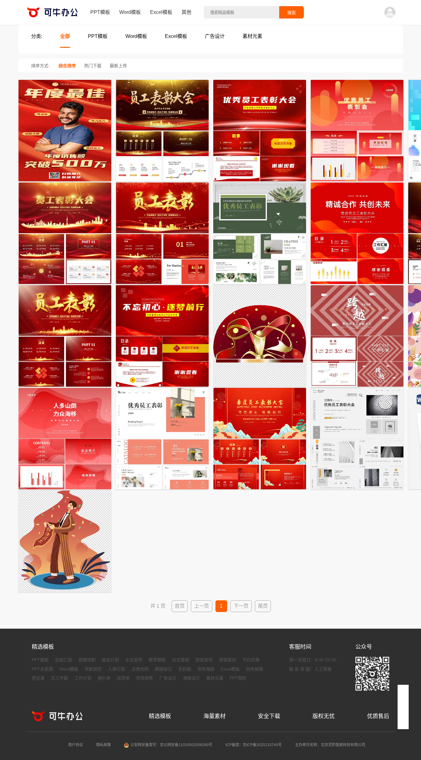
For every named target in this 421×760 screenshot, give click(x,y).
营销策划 (227, 659)
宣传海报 (206, 669)
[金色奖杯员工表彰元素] (259, 387)
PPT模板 (100, 12)
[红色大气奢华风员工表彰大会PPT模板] (65, 284)
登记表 (38, 678)
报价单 (104, 678)
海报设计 (191, 678)
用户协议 (75, 745)
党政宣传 (204, 659)
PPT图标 (238, 678)
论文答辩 (180, 659)
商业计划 (110, 659)
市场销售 (144, 678)
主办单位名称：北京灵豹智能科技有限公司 (330, 745)
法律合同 (140, 669)
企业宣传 (133, 659)
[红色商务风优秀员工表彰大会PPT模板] (357, 284)
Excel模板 (161, 12)
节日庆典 (251, 659)
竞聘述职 (87, 659)
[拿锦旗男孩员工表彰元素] (65, 592)
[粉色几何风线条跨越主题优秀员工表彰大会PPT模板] (357, 387)
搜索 (291, 12)
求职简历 (93, 669)
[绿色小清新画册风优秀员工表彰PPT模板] (259, 284)
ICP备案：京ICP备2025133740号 (254, 745)
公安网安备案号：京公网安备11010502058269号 (171, 745)
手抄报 (184, 669)
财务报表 (254, 669)
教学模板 (157, 659)
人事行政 (116, 669)
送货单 (123, 678)
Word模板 (130, 12)
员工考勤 (59, 678)
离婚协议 (163, 669)
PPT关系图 (42, 669)
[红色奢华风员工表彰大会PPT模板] (65, 387)
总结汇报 (63, 659)
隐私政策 (103, 745)
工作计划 (83, 678)
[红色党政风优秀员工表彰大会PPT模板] (162, 387)
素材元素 (214, 678)
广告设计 (168, 678)
